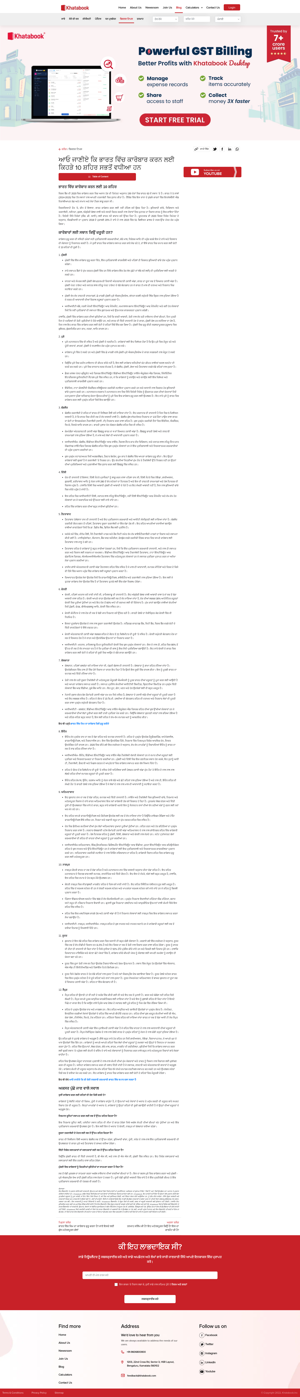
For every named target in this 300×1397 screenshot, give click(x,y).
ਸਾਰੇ (63, 19)
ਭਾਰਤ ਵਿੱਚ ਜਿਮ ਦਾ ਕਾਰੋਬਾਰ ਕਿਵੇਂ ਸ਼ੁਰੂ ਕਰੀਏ (90, 724)
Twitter (209, 1344)
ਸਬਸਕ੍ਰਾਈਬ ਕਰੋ (150, 1299)
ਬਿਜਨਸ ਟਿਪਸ (126, 19)
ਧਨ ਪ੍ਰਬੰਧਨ (110, 19)
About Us (135, 7)
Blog (179, 7)
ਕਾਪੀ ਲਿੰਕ (201, 148)
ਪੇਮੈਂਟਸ (98, 19)
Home (122, 7)
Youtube (210, 1371)
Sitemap (59, 1392)
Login (232, 7)
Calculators (192, 7)
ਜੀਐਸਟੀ (87, 19)
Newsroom (152, 7)
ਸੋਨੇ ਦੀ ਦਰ (74, 19)
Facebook (211, 1335)
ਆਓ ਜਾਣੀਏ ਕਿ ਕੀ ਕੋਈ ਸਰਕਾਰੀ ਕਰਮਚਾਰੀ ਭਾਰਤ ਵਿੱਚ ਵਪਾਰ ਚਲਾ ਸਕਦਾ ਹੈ (102, 1079)
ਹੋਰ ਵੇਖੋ (158, 19)
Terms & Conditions (12, 1392)
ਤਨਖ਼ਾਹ (140, 19)
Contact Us (213, 7)
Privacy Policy (39, 1392)
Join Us (167, 7)
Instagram (211, 1353)
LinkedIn (210, 1362)
